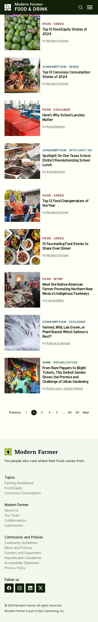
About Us (11, 510)
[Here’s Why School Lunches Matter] (22, 118)
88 (70, 412)
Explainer (62, 109)
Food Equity (13, 488)
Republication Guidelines (23, 558)
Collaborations (15, 520)
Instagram (19, 588)
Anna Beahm (55, 126)
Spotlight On (80, 150)
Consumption (54, 66)
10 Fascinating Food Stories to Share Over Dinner (65, 246)
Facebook (9, 588)
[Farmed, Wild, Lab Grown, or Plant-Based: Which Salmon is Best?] (22, 332)
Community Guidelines (21, 543)
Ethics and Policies (18, 548)
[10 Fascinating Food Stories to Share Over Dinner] (22, 247)
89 (77, 412)
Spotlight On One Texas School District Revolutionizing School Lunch (66, 160)
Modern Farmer (57, 40)
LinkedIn (30, 588)
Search (80, 7)
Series (59, 24)
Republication (65, 362)
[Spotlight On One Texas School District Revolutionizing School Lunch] (22, 161)
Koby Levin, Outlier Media (64, 388)
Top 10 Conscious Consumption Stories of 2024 (66, 74)
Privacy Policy (15, 568)
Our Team (12, 515)
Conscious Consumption (23, 493)
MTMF (58, 279)
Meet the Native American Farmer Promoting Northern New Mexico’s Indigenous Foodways (67, 289)
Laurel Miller (55, 300)
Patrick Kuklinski (58, 343)
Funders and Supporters (23, 553)
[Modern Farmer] (31, 4)
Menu (89, 7)
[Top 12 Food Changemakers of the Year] (22, 204)
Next (86, 412)
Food (46, 24)
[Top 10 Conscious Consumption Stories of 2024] (22, 75)
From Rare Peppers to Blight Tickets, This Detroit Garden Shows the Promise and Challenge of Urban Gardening (65, 375)
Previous (15, 412)
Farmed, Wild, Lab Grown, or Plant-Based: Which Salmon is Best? (65, 332)
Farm (46, 362)
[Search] (80, 7)
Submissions (14, 525)
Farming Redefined (19, 483)
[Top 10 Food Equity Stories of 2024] (22, 32)
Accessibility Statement (22, 563)
